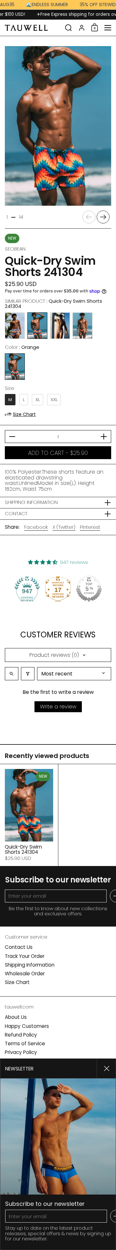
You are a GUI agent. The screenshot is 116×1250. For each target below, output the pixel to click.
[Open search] (11, 673)
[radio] (15, 325)
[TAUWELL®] (33, 28)
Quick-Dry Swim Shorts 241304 (29, 815)
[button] (68, 28)
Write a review (58, 706)
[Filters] (27, 673)
